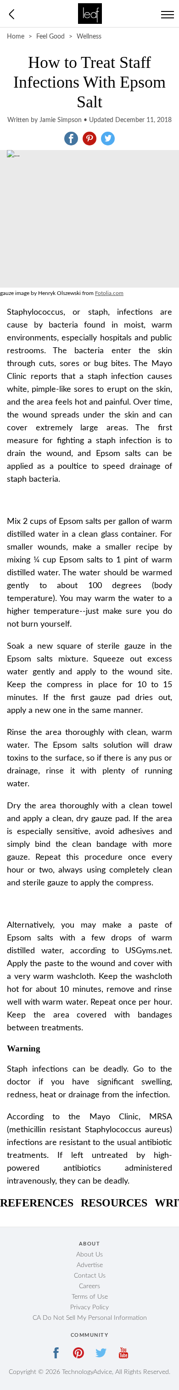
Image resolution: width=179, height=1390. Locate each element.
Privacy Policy (89, 1307)
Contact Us (90, 1276)
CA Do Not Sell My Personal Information (90, 1318)
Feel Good (50, 36)
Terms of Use (90, 1297)
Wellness (89, 36)
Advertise (90, 1265)
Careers (89, 1286)
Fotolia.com (109, 293)
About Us (89, 1254)
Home (15, 36)
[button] (71, 138)
